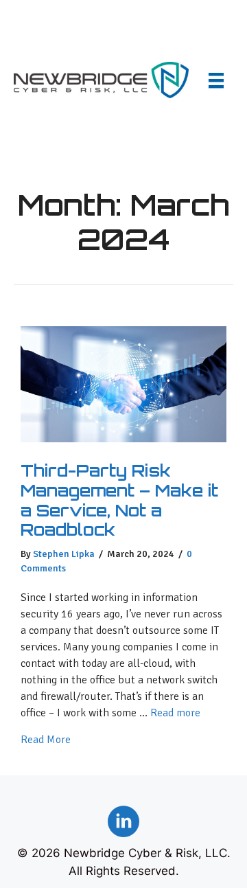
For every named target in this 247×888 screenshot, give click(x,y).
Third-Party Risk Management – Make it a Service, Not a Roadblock (119, 500)
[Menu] (216, 80)
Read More (46, 739)
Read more (175, 713)
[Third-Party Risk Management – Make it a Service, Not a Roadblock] (123, 438)
